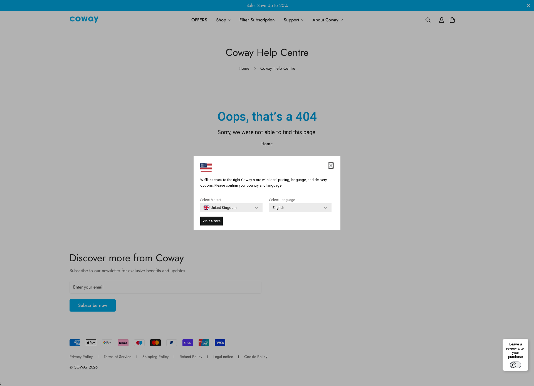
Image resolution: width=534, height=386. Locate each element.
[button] (331, 165)
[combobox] (220, 207)
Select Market (210, 200)
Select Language (282, 200)
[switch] (515, 365)
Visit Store (211, 221)
